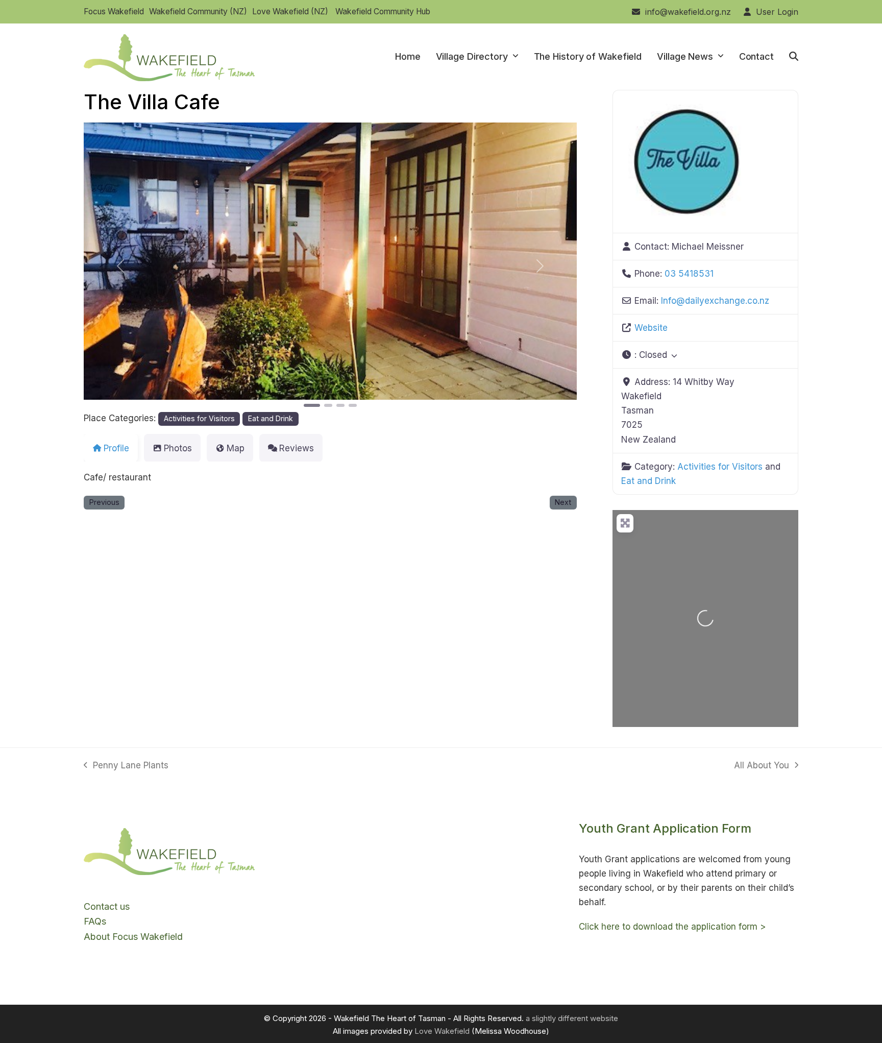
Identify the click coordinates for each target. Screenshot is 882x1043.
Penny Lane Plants (126, 766)
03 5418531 (689, 274)
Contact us (107, 906)
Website (651, 328)
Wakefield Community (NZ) (198, 11)
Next (563, 502)
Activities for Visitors (199, 418)
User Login (777, 12)
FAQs (95, 921)
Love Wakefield (442, 1031)
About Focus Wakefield (133, 936)
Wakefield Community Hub (382, 11)
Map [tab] (235, 448)
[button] (793, 56)
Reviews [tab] (296, 448)
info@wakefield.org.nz (688, 12)
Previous (104, 502)
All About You (761, 766)
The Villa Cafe (152, 101)
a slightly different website (572, 1018)
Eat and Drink (270, 418)
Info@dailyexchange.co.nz (715, 301)
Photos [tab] (178, 448)
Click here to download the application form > (672, 926)
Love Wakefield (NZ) (290, 11)
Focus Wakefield (114, 11)
